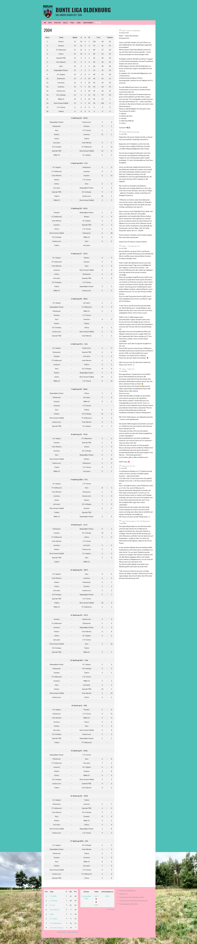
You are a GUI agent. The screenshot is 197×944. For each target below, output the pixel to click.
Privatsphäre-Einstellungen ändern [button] (131, 897)
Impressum (123, 894)
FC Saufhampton (56, 923)
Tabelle (65, 22)
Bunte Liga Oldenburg (83, 10)
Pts (75, 892)
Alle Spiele (110, 909)
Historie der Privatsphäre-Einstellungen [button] (133, 901)
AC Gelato (53, 919)
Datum (86, 892)
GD (70, 892)
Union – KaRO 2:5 (128, 369)
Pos (46, 892)
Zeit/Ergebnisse (107, 892)
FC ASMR (53, 896)
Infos (50, 22)
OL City (52, 905)
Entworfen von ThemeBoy (147, 939)
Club (51, 892)
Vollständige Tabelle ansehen (67, 932)
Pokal (72, 22)
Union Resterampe (56, 928)
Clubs (96, 892)
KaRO (52, 914)
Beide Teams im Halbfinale (131, 30)
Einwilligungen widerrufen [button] (128, 904)
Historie (98, 22)
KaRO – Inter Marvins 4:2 (131, 246)
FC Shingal (53, 901)
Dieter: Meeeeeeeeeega (130, 132)
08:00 (107, 896)
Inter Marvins (54, 910)
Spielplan (57, 22)
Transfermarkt (88, 22)
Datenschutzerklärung (127, 891)
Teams (78, 22)
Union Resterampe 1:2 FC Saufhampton (136, 521)
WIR (45, 22)
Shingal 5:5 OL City (128, 466)
